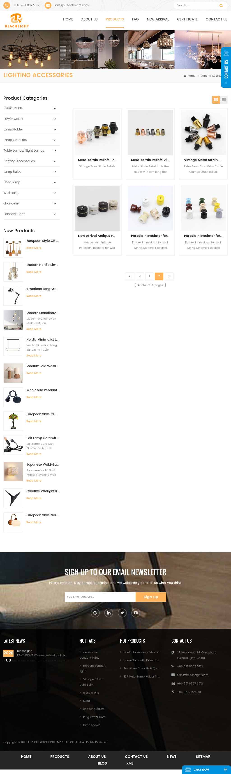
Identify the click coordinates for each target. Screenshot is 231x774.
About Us (97, 757)
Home (68, 19)
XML (129, 763)
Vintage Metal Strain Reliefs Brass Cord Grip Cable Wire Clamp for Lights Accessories (205, 160)
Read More (33, 248)
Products (115, 19)
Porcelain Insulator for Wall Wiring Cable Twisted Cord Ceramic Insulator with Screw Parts (152, 236)
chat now (201, 770)
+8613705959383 (189, 692)
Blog (102, 763)
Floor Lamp (11, 182)
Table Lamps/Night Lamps (23, 150)
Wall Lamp (11, 192)
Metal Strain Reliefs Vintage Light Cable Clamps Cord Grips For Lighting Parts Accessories (152, 160)
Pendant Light (14, 214)
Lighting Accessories (214, 76)
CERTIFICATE (187, 19)
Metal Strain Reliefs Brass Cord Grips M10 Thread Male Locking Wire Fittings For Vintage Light (99, 160)
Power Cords (13, 118)
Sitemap (203, 757)
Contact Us (136, 757)
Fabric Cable (13, 108)
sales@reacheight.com (71, 5)
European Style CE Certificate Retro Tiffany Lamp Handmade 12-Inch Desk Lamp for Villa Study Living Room (43, 414)
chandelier (11, 203)
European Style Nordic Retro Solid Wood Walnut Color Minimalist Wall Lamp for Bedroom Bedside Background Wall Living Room (43, 515)
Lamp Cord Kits (15, 140)
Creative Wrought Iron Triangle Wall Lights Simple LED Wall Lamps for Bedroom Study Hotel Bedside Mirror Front (43, 491)
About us (89, 19)
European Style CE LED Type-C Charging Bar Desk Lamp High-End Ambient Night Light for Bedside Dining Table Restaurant (43, 240)
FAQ (135, 19)
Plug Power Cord (94, 717)
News (172, 757)
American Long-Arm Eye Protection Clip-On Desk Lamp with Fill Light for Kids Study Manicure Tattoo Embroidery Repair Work (43, 289)
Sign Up (151, 597)
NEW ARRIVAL (158, 19)
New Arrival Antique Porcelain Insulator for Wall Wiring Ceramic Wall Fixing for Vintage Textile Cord (99, 236)
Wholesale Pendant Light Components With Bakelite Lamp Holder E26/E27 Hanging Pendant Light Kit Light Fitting (43, 390)
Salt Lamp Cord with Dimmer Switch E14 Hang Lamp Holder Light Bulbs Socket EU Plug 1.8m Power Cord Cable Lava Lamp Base (43, 438)
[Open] (226, 67)
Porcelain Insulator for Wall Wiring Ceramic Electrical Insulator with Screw (205, 236)
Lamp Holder (13, 129)
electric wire (91, 693)
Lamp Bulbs (12, 171)
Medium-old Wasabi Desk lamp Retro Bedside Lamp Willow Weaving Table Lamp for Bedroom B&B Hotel (43, 366)
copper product (93, 709)
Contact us (217, 19)
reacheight (24, 651)
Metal (86, 701)
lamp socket (91, 725)
